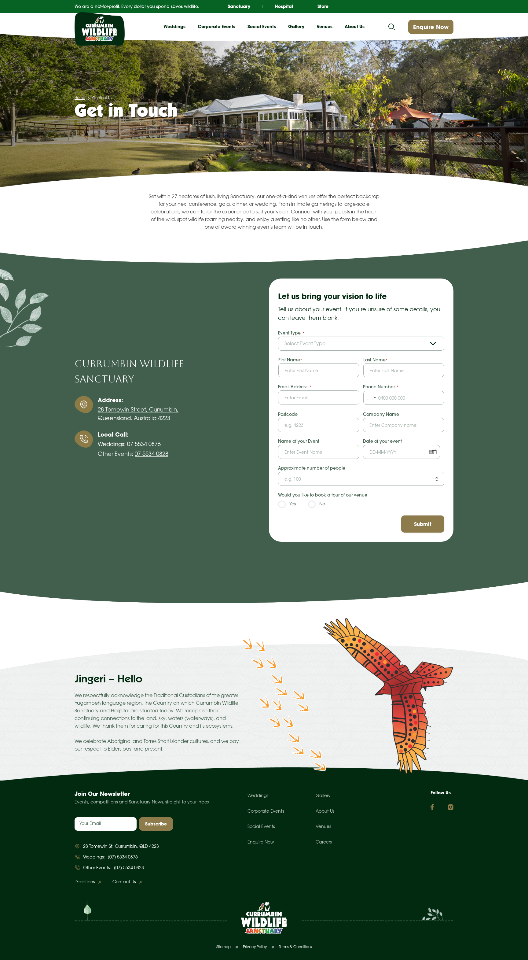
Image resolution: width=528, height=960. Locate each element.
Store (322, 6)
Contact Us (124, 882)
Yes (292, 504)
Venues (323, 827)
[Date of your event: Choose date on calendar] (434, 452)
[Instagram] (450, 807)
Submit (422, 524)
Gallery (296, 26)
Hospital (284, 6)
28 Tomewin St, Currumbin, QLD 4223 (121, 847)
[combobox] (371, 397)
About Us (325, 812)
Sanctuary (239, 6)
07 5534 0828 (151, 454)
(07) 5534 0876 (123, 857)
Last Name (374, 360)
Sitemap (223, 947)
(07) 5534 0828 (129, 868)
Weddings (258, 796)
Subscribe (156, 824)
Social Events (261, 827)
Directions (85, 882)
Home (80, 98)
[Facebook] (432, 807)
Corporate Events (266, 812)
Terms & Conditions (295, 947)
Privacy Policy (255, 947)
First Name (289, 360)
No (322, 504)
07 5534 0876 (144, 444)
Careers (324, 842)
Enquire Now (431, 27)
